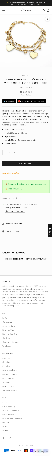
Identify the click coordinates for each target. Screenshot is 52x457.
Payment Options (10, 374)
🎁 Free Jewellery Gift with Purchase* (31, 101)
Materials (6, 366)
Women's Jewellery (10, 410)
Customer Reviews (10, 342)
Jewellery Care (8, 326)
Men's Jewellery (9, 414)
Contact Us (7, 322)
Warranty (6, 382)
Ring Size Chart (8, 330)
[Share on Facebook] (10, 198)
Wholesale (6, 346)
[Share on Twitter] (13, 198)
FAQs (4, 318)
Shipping (6, 362)
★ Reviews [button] (50, 230)
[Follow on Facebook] (3, 438)
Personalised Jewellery (12, 418)
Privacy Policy (8, 386)
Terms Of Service (9, 390)
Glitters (26, 75)
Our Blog (6, 338)
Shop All (5, 426)
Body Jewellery (8, 406)
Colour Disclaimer (10, 370)
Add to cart (26, 163)
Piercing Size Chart (10, 334)
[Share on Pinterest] (16, 198)
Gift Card (6, 422)
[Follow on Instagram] (10, 438)
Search (5, 430)
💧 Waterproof (9, 101)
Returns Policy (8, 378)
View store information (15, 211)
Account (6, 402)
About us (6, 358)
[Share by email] (20, 198)
